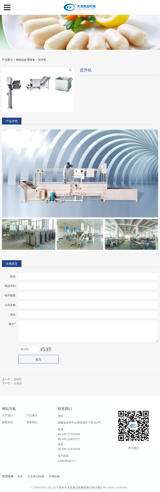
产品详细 (12, 121)
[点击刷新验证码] (46, 349)
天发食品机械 (36, 476)
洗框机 (18, 379)
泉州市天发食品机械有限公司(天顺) (80, 487)
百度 (20, 476)
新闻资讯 (7, 422)
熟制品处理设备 (25, 59)
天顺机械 (54, 476)
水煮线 (18, 383)
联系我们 (32, 422)
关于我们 (7, 415)
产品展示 (7, 59)
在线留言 (12, 264)
